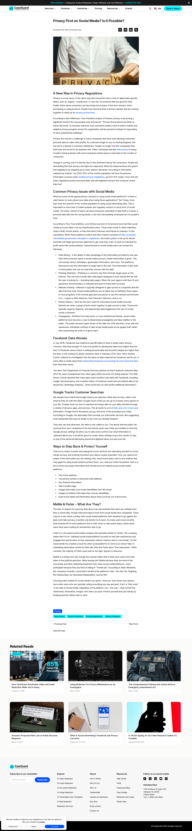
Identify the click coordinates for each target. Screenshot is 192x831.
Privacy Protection (75, 616)
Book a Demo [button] (172, 8)
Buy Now (93, 801)
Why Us (93, 788)
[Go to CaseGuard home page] (19, 8)
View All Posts (59, 631)
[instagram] (166, 778)
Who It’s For (95, 783)
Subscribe (42, 780)
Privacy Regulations (94, 616)
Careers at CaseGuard (99, 797)
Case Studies (122, 792)
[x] (150, 778)
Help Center (121, 779)
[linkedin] (155, 778)
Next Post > (134, 624)
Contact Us (94, 811)
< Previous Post (59, 624)
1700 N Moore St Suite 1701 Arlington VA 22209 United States (154, 792)
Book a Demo (95, 806)
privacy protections (85, 112)
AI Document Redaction (67, 788)
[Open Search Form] (150, 8)
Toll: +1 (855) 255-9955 (153, 797)
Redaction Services (65, 806)
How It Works (95, 779)
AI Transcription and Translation (70, 797)
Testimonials (95, 792)
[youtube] (161, 778)
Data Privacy (59, 616)
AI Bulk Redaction (64, 801)
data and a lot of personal (126, 408)
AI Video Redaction (65, 779)
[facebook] (144, 778)
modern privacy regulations (91, 177)
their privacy (123, 149)
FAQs (119, 783)
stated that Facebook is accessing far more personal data (110, 361)
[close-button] (189, 3)
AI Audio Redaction (65, 783)
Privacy (57, 611)
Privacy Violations (113, 616)
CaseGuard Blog (123, 788)
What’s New (121, 801)
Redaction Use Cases (125, 797)
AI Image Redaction (65, 792)
